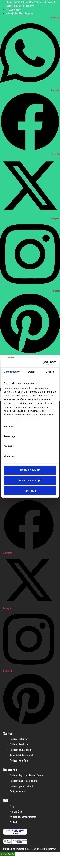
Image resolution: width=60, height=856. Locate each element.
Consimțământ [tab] (12, 371)
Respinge (30, 490)
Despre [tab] (50, 371)
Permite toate (30, 470)
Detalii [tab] (31, 371)
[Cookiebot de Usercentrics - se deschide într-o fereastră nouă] (42, 363)
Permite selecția (30, 480)
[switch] (51, 436)
